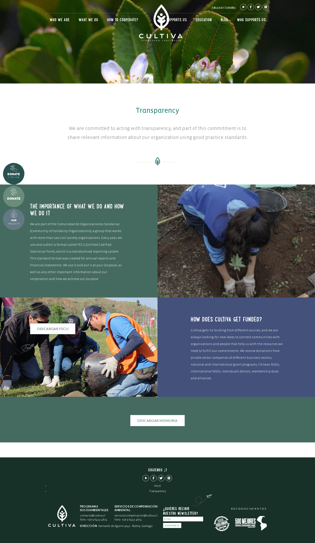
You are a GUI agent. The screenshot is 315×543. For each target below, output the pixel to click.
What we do (88, 20)
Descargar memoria (157, 420)
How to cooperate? (122, 20)
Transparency (157, 491)
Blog (224, 20)
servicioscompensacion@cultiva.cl (136, 515)
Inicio (157, 486)
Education (204, 20)
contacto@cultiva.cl (92, 515)
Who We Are (60, 20)
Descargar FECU (52, 329)
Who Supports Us (172, 20)
